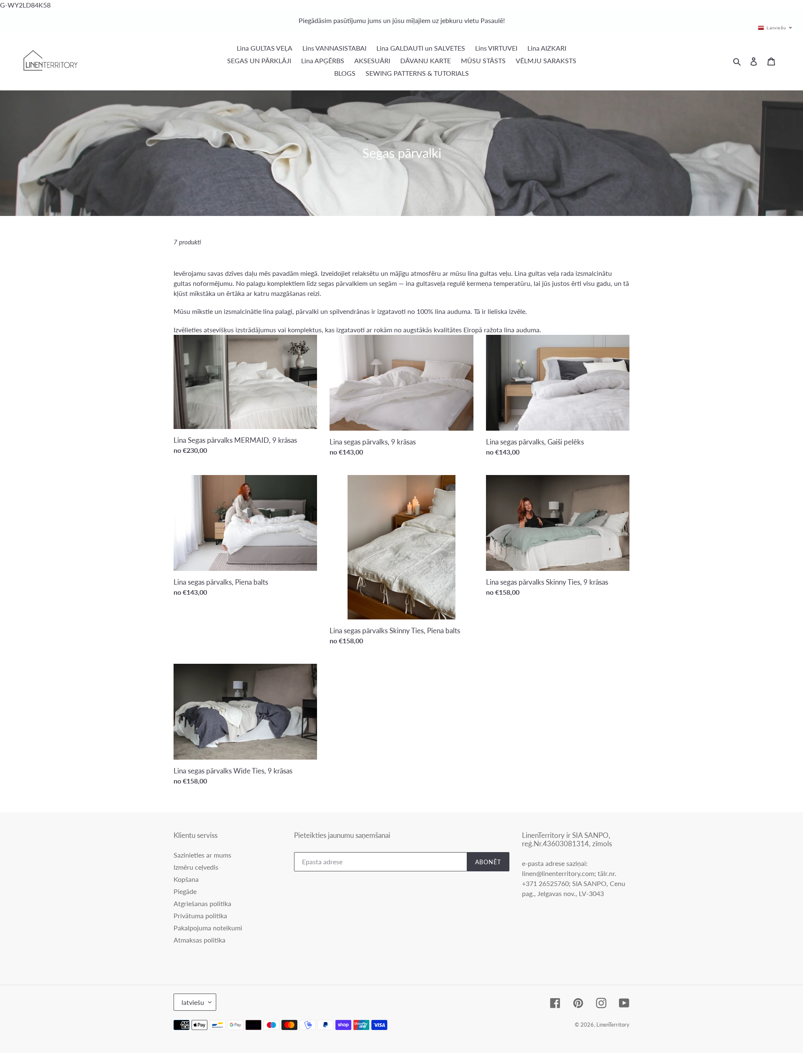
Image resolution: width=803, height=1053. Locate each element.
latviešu (193, 1002)
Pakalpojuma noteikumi (208, 928)
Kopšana (186, 879)
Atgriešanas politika (202, 903)
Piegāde (185, 891)
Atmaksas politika (199, 940)
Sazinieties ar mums (202, 855)
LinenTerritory (612, 1024)
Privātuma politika (200, 915)
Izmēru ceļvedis (196, 867)
